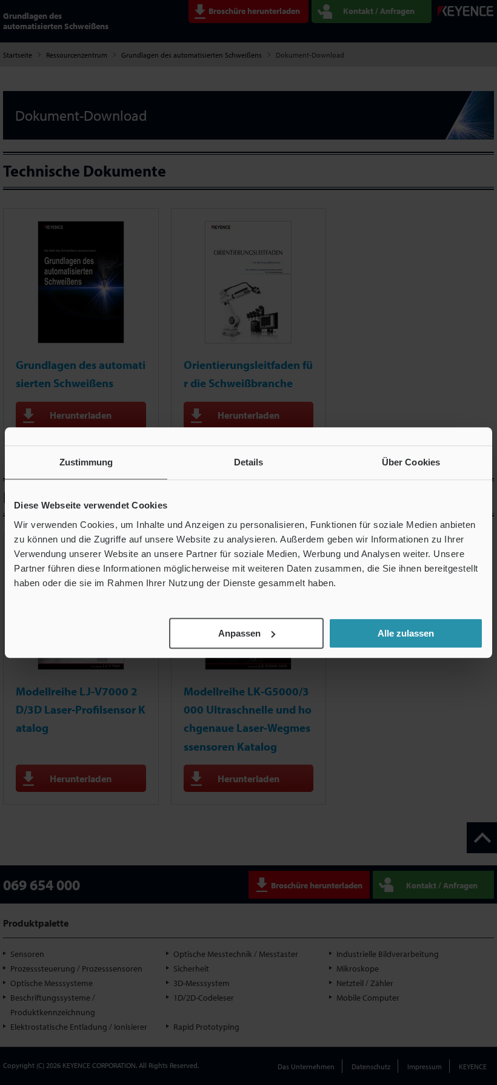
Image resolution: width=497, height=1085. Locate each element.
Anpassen (239, 633)
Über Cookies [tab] (411, 462)
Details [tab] (249, 462)
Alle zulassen (406, 633)
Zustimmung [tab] (86, 462)
